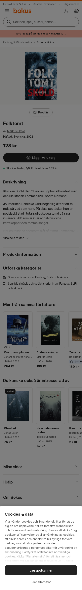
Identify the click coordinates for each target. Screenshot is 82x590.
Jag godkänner (41, 570)
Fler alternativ (41, 582)
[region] (41, 548)
